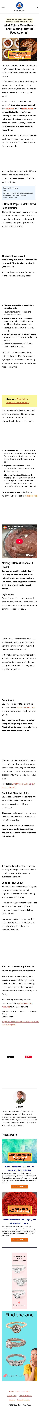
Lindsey (19, 1106)
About (18, 1392)
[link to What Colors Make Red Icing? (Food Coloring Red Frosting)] (19, 1204)
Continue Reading (20, 1187)
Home (11, 1392)
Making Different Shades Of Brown (15, 195)
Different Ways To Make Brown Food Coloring (18, 193)
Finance (12, 1400)
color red (10, 108)
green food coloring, (26, 707)
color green (27, 108)
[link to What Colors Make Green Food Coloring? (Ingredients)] (19, 1151)
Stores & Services (23, 1400)
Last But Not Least (10, 198)
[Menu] (3, 7)
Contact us (26, 1392)
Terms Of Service (25, 1396)
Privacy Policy (12, 1396)
